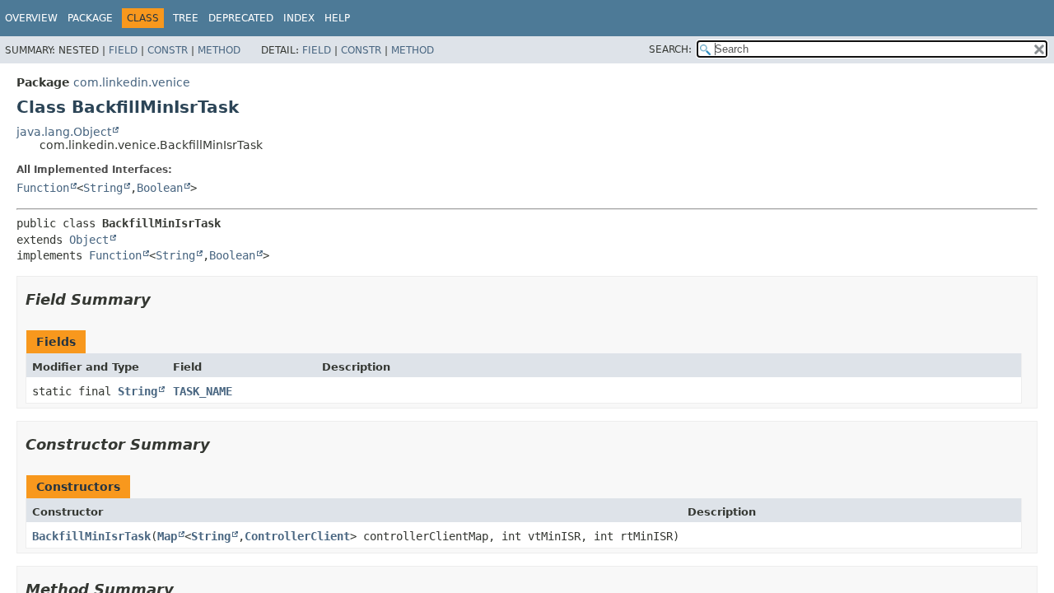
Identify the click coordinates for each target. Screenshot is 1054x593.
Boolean (160, 187)
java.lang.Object (63, 131)
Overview (31, 18)
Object (89, 239)
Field (123, 50)
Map (167, 536)
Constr (167, 50)
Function (42, 187)
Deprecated (240, 18)
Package (90, 18)
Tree (185, 18)
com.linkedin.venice (131, 82)
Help (337, 18)
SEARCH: (670, 49)
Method (219, 50)
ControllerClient (297, 536)
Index (299, 18)
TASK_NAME (202, 391)
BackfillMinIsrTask (91, 536)
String (103, 187)
